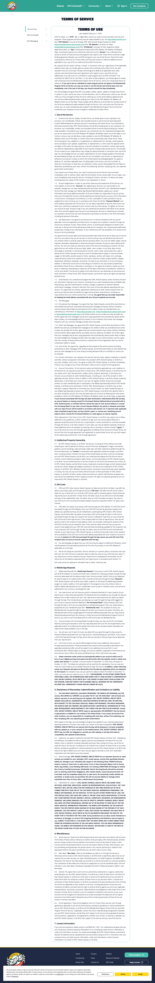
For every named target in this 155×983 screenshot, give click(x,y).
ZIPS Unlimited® (74, 5)
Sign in (124, 5)
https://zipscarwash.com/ (117, 39)
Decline (123, 974)
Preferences (105, 974)
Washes (60, 5)
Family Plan (80, 962)
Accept (140, 974)
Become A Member (113, 958)
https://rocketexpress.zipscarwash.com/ (69, 44)
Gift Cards (109, 962)
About (108, 5)
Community (93, 5)
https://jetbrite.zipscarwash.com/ (67, 47)
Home (78, 954)
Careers (93, 954)
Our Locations (139, 5)
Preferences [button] (15, 976)
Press (93, 958)
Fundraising (80, 958)
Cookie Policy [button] (60, 974)
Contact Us (95, 962)
